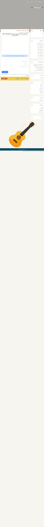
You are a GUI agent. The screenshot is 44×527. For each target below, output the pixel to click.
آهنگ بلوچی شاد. (14, 74)
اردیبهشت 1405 (41, 89)
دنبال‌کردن (27, 1)
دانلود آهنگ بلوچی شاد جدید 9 (39, 64)
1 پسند (6, 78)
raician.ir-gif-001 (39, 68)
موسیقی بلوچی (24, 74)
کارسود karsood (41, 112)
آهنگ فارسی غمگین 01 (40, 43)
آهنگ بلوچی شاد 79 (40, 53)
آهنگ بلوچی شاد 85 (40, 44)
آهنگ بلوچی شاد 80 (40, 52)
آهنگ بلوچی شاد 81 (40, 50)
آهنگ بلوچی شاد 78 (40, 55)
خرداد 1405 (41, 88)
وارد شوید (7, 55)
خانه (42, 1)
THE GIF (39, 1)
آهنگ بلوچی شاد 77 (40, 56)
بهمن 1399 (41, 91)
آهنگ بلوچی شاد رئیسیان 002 (39, 65)
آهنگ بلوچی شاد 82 (40, 49)
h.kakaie (41, 110)
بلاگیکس (21, 149)
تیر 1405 (42, 86)
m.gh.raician (41, 100)
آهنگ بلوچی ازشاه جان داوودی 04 (22, 30)
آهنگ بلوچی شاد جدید (19, 74)
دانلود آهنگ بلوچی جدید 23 (39, 70)
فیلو (33, 1)
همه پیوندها (41, 77)
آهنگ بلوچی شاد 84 (40, 46)
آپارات (36, 1)
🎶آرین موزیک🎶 (37, 7)
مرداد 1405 (41, 85)
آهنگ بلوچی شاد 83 (40, 47)
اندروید (31, 1)
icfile (42, 107)
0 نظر (2, 78)
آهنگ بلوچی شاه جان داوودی (8, 74)
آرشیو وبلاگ (41, 92)
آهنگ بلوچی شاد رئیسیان (39, 67)
